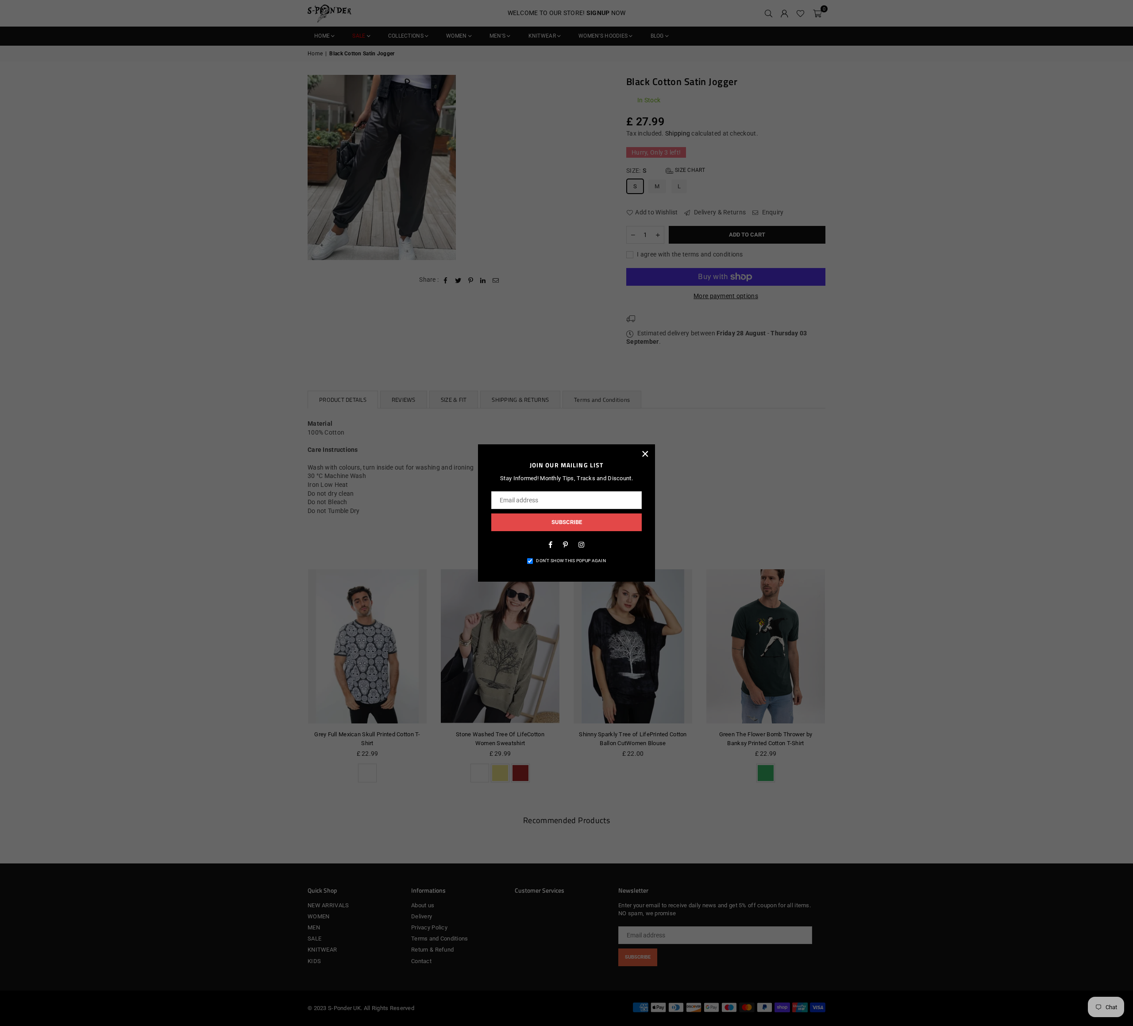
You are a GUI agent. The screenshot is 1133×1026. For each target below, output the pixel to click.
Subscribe (566, 522)
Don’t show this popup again (571, 560)
